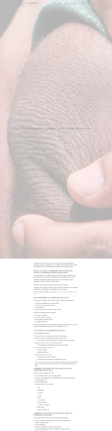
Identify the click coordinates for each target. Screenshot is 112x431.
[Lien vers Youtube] (94, 3)
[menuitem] (60, 3)
